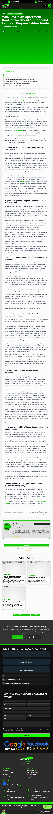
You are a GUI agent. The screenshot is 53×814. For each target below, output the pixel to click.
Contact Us (17, 637)
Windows (5, 778)
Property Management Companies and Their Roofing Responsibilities (19, 77)
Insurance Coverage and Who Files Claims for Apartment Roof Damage (20, 81)
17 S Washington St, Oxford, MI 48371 (40, 791)
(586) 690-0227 (44, 812)
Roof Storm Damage (32, 772)
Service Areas (30, 778)
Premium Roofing (31, 770)
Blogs (3, 13)
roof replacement (18, 130)
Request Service (14, 1)
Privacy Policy (37, 807)
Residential (6, 770)
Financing (29, 776)
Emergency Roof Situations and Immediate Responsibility (17, 83)
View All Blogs (35, 615)
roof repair (24, 181)
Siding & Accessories (8, 772)
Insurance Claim (31, 774)
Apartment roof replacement (23, 101)
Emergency (6, 774)
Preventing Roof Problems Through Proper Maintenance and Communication (21, 85)
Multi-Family (6, 776)
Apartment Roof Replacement (14, 13)
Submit (26, 735)
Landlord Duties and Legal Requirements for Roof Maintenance (18, 75)
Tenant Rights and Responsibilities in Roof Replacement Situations (19, 79)
